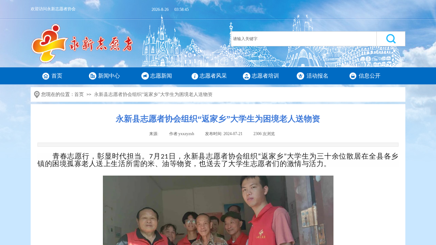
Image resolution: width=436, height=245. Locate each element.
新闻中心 (109, 76)
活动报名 (317, 76)
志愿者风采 (213, 76)
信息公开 (369, 76)
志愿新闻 (161, 76)
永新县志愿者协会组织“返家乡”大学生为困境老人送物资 (153, 94)
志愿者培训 (265, 76)
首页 (56, 76)
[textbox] (304, 38)
